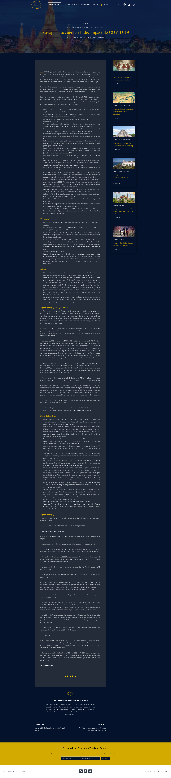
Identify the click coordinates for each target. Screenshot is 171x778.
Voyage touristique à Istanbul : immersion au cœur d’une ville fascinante (123, 211)
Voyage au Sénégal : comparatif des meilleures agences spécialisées (123, 111)
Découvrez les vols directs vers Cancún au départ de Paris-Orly (123, 144)
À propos (116, 5)
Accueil (69, 27)
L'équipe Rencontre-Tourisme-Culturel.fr (80, 37)
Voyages (127, 140)
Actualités (75, 5)
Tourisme (85, 23)
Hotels (121, 74)
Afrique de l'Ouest (124, 105)
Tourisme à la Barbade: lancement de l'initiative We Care (50, 727)
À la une (68, 5)
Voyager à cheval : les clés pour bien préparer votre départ (123, 244)
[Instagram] (129, 4)
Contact (22, 771)
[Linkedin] (133, 4)
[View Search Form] (140, 5)
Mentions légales (13, 771)
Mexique (121, 140)
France (121, 171)
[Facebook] (124, 4)
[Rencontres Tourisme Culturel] (37, 4)
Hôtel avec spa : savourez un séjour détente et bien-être (122, 79)
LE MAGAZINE (54, 5)
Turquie (121, 205)
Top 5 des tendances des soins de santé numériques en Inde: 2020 (92, 727)
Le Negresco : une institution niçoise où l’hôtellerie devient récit (122, 177)
